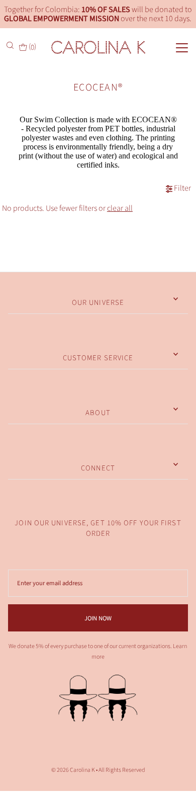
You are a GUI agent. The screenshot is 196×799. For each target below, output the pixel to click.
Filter (181, 189)
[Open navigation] (172, 46)
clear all (120, 208)
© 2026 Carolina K (73, 770)
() (31, 46)
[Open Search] (11, 45)
